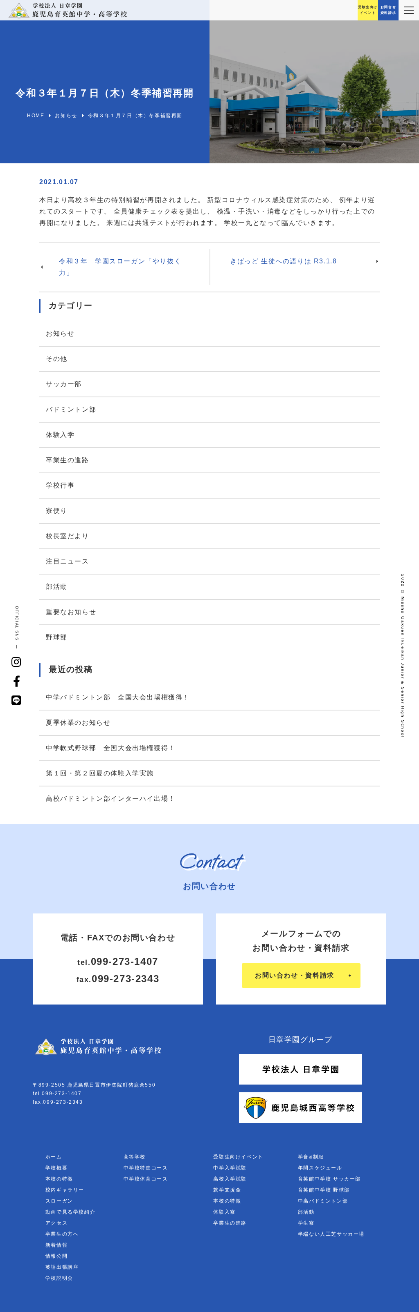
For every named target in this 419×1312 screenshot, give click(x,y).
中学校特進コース (146, 1168)
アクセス (56, 1223)
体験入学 (60, 434)
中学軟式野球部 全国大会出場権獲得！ (111, 747)
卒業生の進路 (67, 460)
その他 (57, 358)
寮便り (57, 510)
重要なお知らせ (71, 611)
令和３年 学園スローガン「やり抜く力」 (120, 267)
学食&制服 (311, 1157)
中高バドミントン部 (323, 1201)
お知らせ (60, 333)
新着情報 (56, 1245)
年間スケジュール (320, 1168)
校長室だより (67, 535)
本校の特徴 (59, 1179)
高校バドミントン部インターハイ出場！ (111, 798)
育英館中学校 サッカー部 (329, 1179)
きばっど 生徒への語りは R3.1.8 (283, 261)
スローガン (59, 1201)
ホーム (53, 1157)
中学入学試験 (230, 1168)
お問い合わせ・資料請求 (294, 975)
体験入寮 (224, 1212)
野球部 (57, 637)
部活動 (57, 586)
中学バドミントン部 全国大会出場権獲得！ (118, 697)
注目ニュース (67, 561)
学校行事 (60, 485)
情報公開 (56, 1256)
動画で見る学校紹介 (70, 1212)
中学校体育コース (146, 1179)
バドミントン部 (71, 409)
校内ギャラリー (64, 1190)
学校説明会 (59, 1278)
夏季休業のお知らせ (78, 722)
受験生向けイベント (238, 1157)
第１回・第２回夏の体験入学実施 (100, 773)
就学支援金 (227, 1190)
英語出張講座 (62, 1267)
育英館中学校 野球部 (324, 1190)
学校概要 (56, 1168)
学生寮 (306, 1223)
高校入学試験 (230, 1179)
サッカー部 (64, 384)
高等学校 (135, 1157)
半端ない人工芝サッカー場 (331, 1234)
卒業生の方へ (62, 1234)
